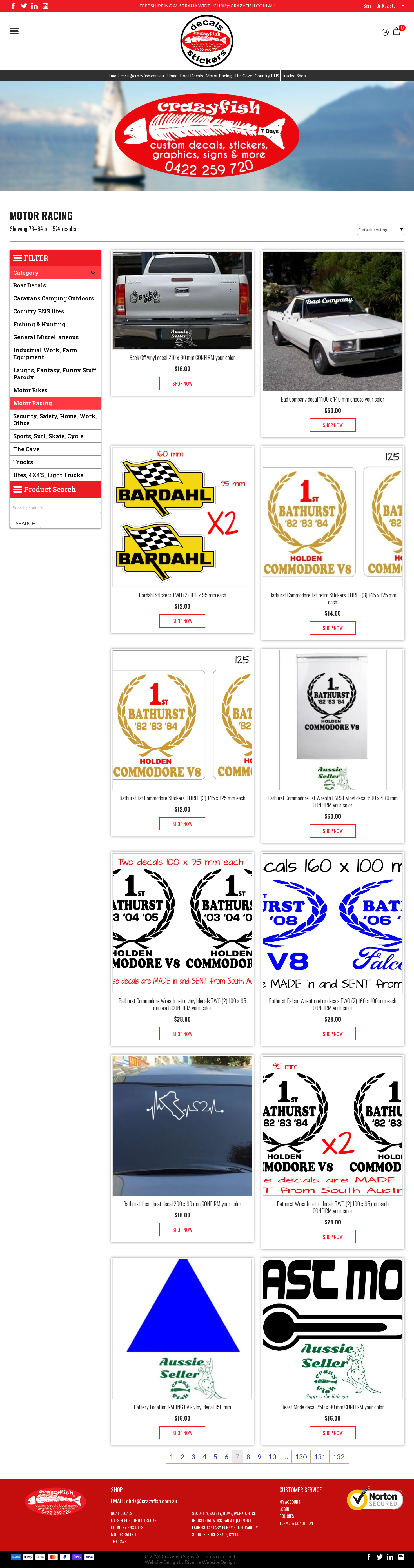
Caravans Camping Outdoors (53, 298)
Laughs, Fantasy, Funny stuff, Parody (55, 373)
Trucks (288, 75)
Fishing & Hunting (39, 324)
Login (284, 1509)
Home (171, 75)
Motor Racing (219, 75)
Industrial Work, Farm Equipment (45, 353)
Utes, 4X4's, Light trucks (48, 475)
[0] (396, 31)
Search (25, 523)
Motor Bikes (30, 390)
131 (320, 1456)
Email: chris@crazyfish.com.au (136, 75)
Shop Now (182, 383)
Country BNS (267, 75)
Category (26, 272)
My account (290, 1502)
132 (339, 1456)
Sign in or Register (380, 5)
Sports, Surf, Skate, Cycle (48, 436)
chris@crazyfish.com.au (151, 1501)
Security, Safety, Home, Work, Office (55, 419)
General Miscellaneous (46, 337)
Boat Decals (191, 75)
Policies (286, 1516)
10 (272, 1456)
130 (301, 1456)
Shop (301, 75)
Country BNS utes (38, 311)
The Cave (243, 75)
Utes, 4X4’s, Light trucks (134, 1520)
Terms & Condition (296, 1523)
